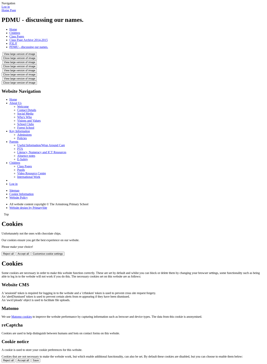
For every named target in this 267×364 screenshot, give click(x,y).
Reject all (8, 253)
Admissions (24, 134)
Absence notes (26, 155)
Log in (6, 6)
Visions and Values (29, 120)
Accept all (23, 253)
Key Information (19, 131)
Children (14, 33)
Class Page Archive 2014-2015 (28, 40)
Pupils (21, 169)
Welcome (23, 106)
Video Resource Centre (31, 173)
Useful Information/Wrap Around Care (41, 145)
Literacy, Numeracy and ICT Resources (41, 152)
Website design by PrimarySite (28, 207)
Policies (22, 138)
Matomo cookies (21, 316)
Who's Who (24, 117)
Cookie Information (21, 194)
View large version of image (19, 54)
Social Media (25, 113)
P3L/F (13, 43)
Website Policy (18, 197)
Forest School (25, 127)
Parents (13, 141)
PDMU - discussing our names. (28, 47)
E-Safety (22, 159)
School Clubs (25, 124)
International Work (28, 176)
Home (13, 29)
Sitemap (14, 190)
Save (36, 360)
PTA (20, 148)
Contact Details (26, 110)
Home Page (9, 10)
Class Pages (16, 36)
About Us (15, 103)
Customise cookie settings (48, 253)
